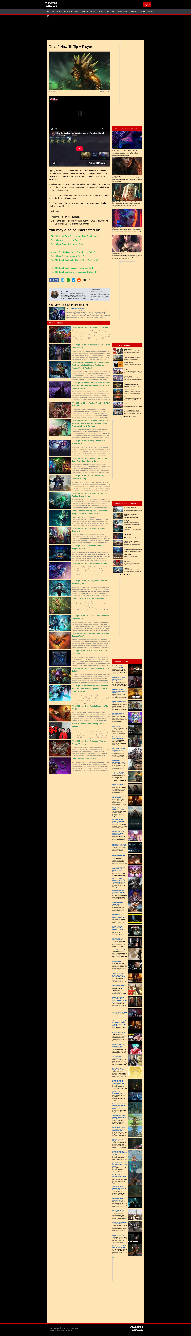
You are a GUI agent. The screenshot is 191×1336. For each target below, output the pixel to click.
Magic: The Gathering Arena (131, 410)
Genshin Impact (128, 376)
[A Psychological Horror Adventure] (135, 764)
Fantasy (92, 12)
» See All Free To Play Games (127, 416)
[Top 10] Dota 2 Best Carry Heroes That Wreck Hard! (74, 236)
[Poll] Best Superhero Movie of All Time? (124, 202)
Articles (106, 12)
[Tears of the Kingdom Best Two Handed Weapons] (135, 1131)
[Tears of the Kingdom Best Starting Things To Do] (135, 1084)
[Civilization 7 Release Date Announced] (135, 824)
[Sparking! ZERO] (135, 717)
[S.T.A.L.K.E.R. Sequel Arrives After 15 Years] (135, 776)
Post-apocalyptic (122, 12)
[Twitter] (73, 280)
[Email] (84, 280)
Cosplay (150, 12)
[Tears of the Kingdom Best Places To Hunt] (135, 1155)
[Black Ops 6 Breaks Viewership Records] (135, 681)
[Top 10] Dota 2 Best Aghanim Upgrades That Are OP (74, 272)
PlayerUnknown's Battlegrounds (132, 541)
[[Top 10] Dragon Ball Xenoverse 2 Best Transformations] (135, 1048)
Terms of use (74, 1328)
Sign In (147, 4)
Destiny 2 (126, 521)
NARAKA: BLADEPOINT (130, 507)
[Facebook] (54, 280)
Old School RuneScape (130, 514)
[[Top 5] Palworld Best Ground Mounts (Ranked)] (135, 1214)
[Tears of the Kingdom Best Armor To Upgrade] (135, 1179)
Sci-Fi (100, 12)
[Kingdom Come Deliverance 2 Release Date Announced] (135, 812)
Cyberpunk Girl (116, 227)
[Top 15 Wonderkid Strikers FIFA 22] (135, 1060)
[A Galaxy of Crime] (135, 906)
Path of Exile (127, 534)
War (113, 12)
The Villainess (116, 176)
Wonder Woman (117, 253)
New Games (56, 12)
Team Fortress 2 (128, 554)
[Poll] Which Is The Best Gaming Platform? (124, 150)
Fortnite (126, 369)
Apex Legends (128, 349)
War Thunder (127, 561)
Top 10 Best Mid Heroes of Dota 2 (66, 240)
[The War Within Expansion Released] (135, 895)
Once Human (127, 527)
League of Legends (129, 390)
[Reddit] (79, 280)
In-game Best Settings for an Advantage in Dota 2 (73, 252)
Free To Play (67, 12)
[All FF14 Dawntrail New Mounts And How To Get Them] (135, 989)
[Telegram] (62, 280)
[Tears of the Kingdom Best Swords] (135, 1143)
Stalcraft (126, 548)
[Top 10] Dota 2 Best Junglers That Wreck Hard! (72, 268)
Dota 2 (125, 396)
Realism (142, 12)
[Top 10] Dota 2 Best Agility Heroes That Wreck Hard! (74, 260)
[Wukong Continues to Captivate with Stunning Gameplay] (135, 883)
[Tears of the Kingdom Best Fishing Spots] (135, 1167)
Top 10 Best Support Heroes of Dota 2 (68, 244)
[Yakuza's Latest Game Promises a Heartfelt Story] (135, 741)
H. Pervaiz (53, 91)
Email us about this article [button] (55, 286)
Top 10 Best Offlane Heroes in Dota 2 (67, 256)
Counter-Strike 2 (128, 362)
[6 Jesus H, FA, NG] (135, 954)
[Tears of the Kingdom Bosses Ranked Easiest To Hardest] (135, 1119)
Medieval (134, 12)
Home (48, 12)
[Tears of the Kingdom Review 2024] (135, 1072)
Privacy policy (65, 1328)
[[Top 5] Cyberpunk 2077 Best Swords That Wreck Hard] (135, 1250)
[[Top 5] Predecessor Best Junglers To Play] (135, 1226)
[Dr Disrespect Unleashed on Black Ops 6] (135, 693)
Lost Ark (126, 403)
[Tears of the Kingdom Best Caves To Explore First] (135, 1190)
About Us (56, 1328)
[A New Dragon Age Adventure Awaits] (135, 871)
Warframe (126, 568)
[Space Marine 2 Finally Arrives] (135, 752)
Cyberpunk (84, 12)
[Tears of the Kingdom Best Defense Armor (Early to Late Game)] (135, 1108)
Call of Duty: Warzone (130, 356)
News (76, 12)
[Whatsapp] (68, 280)
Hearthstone (127, 383)
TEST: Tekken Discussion (76, 308)
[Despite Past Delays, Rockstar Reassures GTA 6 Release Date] (135, 835)
